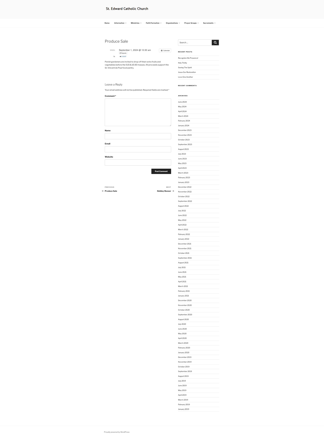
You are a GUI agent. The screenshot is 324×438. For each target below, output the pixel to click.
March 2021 (183, 286)
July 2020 (182, 324)
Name (107, 130)
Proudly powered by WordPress (116, 432)
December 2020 (185, 300)
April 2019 (182, 395)
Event (123, 56)
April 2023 (182, 168)
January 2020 (183, 352)
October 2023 (184, 140)
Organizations (172, 23)
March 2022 (183, 229)
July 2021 (182, 267)
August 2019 (183, 376)
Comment (110, 96)
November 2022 (184, 192)
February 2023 (184, 177)
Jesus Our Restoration (187, 72)
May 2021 (182, 277)
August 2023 (183, 149)
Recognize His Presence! (188, 58)
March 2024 (183, 116)
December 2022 (184, 187)
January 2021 (183, 296)
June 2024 (182, 102)
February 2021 (184, 291)
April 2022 (182, 225)
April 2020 (182, 338)
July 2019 (182, 381)
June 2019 (182, 385)
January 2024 (183, 125)
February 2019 (184, 404)
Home (107, 23)
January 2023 (183, 182)
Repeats (124, 53)
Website (109, 157)
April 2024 (182, 111)
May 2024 (182, 106)
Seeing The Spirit (185, 67)
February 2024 (184, 121)
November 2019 (184, 362)
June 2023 (182, 159)
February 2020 (184, 348)
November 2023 (185, 135)
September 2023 (185, 144)
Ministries (135, 23)
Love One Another (185, 77)
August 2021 (183, 262)
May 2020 (182, 333)
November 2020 (185, 305)
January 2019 (183, 409)
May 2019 (182, 390)
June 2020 (182, 329)
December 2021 (184, 244)
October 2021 (183, 253)
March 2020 (183, 343)
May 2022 (182, 220)
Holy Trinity (182, 63)
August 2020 (183, 319)
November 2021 (184, 248)
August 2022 (183, 206)
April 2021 (182, 281)
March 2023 (183, 173)
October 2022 (183, 196)
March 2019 (183, 400)
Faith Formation (152, 23)
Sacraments (208, 23)
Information (119, 23)
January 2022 (183, 239)
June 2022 (182, 215)
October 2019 (183, 367)
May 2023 (182, 163)
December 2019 (184, 357)
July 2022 (182, 211)
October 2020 (184, 310)
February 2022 (184, 234)
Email (107, 144)
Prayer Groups (190, 23)
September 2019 (185, 371)
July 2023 (182, 154)
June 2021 (182, 272)
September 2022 (185, 201)
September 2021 (185, 258)
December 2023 (184, 130)
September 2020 (185, 314)
